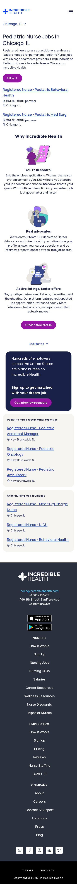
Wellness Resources (39, 696)
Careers (39, 801)
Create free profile (38, 325)
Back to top (36, 344)
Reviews (39, 757)
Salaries (39, 679)
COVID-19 (39, 774)
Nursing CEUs (39, 671)
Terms (27, 870)
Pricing (39, 749)
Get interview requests (30, 403)
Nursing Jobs (39, 662)
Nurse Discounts (39, 704)
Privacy (48, 870)
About (39, 793)
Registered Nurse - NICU (27, 524)
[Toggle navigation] (70, 11)
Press (39, 826)
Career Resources (39, 687)
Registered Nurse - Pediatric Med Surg (34, 114)
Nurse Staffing (39, 765)
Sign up (39, 740)
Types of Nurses (39, 713)
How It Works (39, 646)
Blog (39, 835)
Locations (39, 818)
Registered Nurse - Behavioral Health (38, 539)
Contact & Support (39, 810)
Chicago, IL (13, 105)
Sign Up (39, 654)
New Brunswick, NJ (23, 439)
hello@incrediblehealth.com (39, 591)
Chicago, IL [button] (12, 24)
